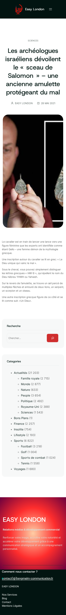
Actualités (20, 373)
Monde (25, 384)
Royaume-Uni (30, 406)
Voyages (19, 469)
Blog (4, 598)
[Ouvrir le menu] (50, 9)
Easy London (34, 9)
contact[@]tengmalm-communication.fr (27, 578)
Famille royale (30, 378)
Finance (19, 423)
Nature (25, 389)
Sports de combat (33, 457)
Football (26, 446)
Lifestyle (19, 435)
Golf (24, 452)
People (25, 395)
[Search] (52, 338)
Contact (6, 602)
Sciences (33, 40)
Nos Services (9, 594)
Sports (18, 440)
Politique (27, 401)
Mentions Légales (12, 605)
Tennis (25, 463)
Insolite (18, 429)
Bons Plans (21, 418)
